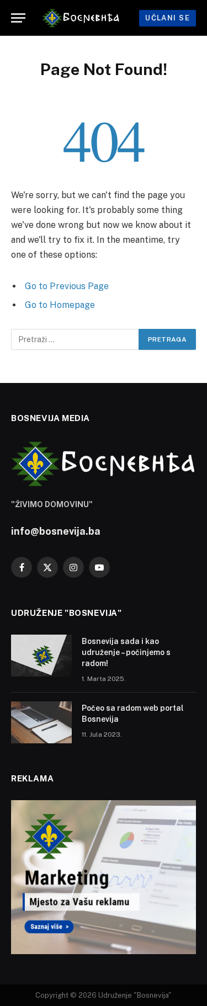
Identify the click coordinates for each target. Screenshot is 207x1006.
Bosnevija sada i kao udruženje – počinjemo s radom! (126, 652)
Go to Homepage (60, 305)
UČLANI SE (167, 18)
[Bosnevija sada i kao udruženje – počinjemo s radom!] (41, 656)
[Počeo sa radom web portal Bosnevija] (41, 722)
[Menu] (18, 18)
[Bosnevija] (86, 18)
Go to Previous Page (67, 286)
